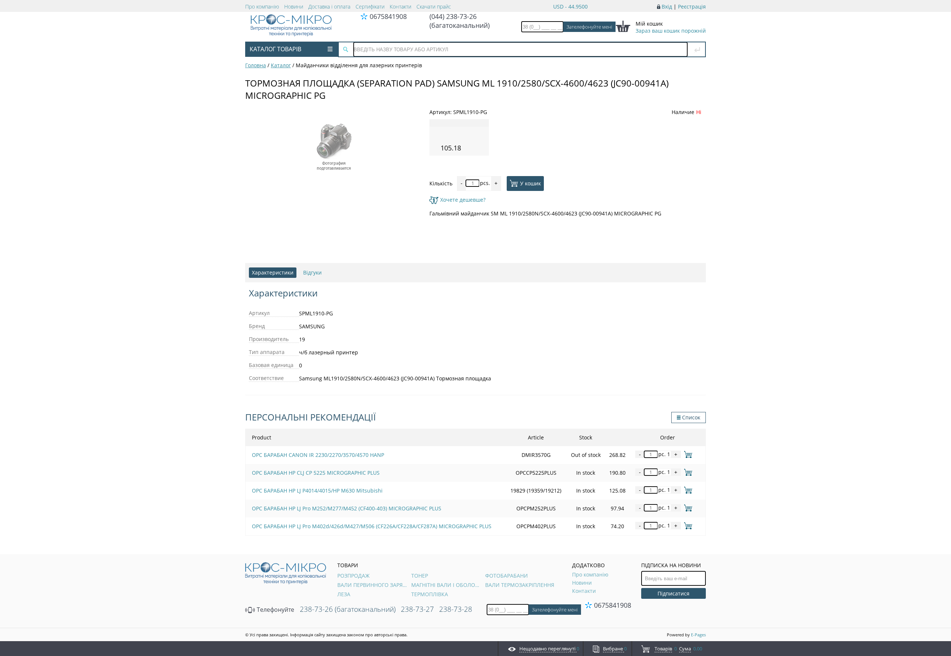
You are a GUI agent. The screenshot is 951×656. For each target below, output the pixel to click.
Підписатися (673, 593)
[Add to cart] (686, 454)
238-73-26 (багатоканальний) (348, 609)
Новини (293, 6)
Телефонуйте (274, 609)
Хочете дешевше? (463, 199)
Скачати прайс (433, 6)
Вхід (667, 6)
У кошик (530, 182)
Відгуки (312, 272)
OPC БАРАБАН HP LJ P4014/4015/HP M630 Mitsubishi (317, 490)
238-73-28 (455, 609)
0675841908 (388, 16)
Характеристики (272, 272)
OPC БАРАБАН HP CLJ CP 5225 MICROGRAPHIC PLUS (316, 472)
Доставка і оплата (329, 6)
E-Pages (698, 634)
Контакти (400, 6)
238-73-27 (417, 609)
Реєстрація (692, 6)
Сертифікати (370, 6)
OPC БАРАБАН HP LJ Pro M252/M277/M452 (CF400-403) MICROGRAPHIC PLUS (346, 508)
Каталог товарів (275, 49)
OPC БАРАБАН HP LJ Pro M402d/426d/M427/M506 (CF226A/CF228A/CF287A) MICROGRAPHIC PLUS (371, 526)
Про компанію (262, 6)
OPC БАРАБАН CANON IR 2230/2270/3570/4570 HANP (318, 454)
